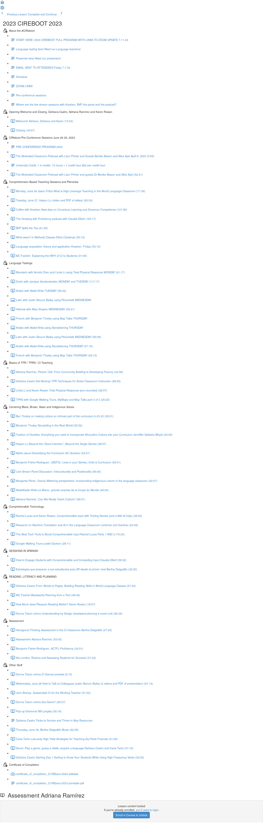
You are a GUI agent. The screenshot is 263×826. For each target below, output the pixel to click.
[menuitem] (2, 9)
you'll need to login (147, 810)
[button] (2, 3)
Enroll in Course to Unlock (131, 815)
